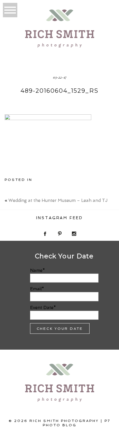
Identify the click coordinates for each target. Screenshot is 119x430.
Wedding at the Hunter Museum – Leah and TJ (57, 200)
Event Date (41, 307)
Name (36, 270)
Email (36, 288)
